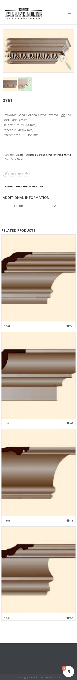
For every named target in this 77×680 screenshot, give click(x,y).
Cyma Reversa (53, 154)
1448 (7, 618)
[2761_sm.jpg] (10, 84)
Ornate (19, 154)
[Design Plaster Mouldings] (23, 13)
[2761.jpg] (25, 84)
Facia (13, 159)
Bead (33, 154)
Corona (41, 154)
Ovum (20, 159)
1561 (7, 520)
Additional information (24, 186)
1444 (7, 423)
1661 (7, 326)
